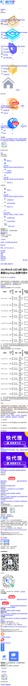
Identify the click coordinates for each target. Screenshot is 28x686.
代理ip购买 (21, 417)
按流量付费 (6, 110)
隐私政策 (5, 498)
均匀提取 (5, 49)
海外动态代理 (4, 485)
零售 (4, 133)
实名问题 (16, 179)
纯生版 (17, 90)
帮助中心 (9, 160)
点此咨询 (9, 514)
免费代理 (10, 264)
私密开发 (11, 196)
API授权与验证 (11, 217)
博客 (5, 264)
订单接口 (11, 214)
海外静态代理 (11, 485)
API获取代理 (10, 199)
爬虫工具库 (11, 226)
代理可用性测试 (11, 203)
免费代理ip (8, 417)
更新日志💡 (10, 182)
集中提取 (5, 54)
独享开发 (16, 196)
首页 (2, 264)
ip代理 (12, 415)
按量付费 (5, 38)
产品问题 (11, 179)
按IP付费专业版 (7, 57)
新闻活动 (14, 417)
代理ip (8, 415)
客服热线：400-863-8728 (7, 621)
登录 (2, 255)
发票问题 (21, 179)
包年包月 (5, 24)
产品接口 (16, 214)
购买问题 (6, 179)
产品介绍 (6, 165)
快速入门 (9, 190)
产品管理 (3, 19)
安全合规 (8, 501)
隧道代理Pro (4, 481)
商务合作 (18, 501)
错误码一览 (10, 206)
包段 (4, 130)
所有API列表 (7, 212)
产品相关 (8, 493)
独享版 (5, 71)
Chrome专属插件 (19, 488)
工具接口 (21, 214)
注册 (4, 258)
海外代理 (21, 167)
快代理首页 (24, 415)
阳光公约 (10, 498)
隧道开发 (6, 196)
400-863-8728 (4, 232)
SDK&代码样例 (11, 221)
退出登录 (25, 260)
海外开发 (21, 196)
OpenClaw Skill (4, 490)
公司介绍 (3, 501)
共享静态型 (6, 74)
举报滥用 (23, 501)
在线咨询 (3, 684)
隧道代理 (6, 167)
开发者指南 (13, 496)
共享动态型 (6, 68)
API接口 (8, 496)
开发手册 (6, 194)
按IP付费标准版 (7, 52)
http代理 (18, 415)
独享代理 (16, 167)
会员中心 (3, 260)
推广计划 (13, 501)
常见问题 (6, 177)
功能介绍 (9, 170)
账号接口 (6, 214)
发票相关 (18, 493)
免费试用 (3, 286)
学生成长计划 (11, 488)
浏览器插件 (8, 172)
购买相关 (3, 493)
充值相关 (13, 493)
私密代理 (11, 167)
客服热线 (8, 684)
